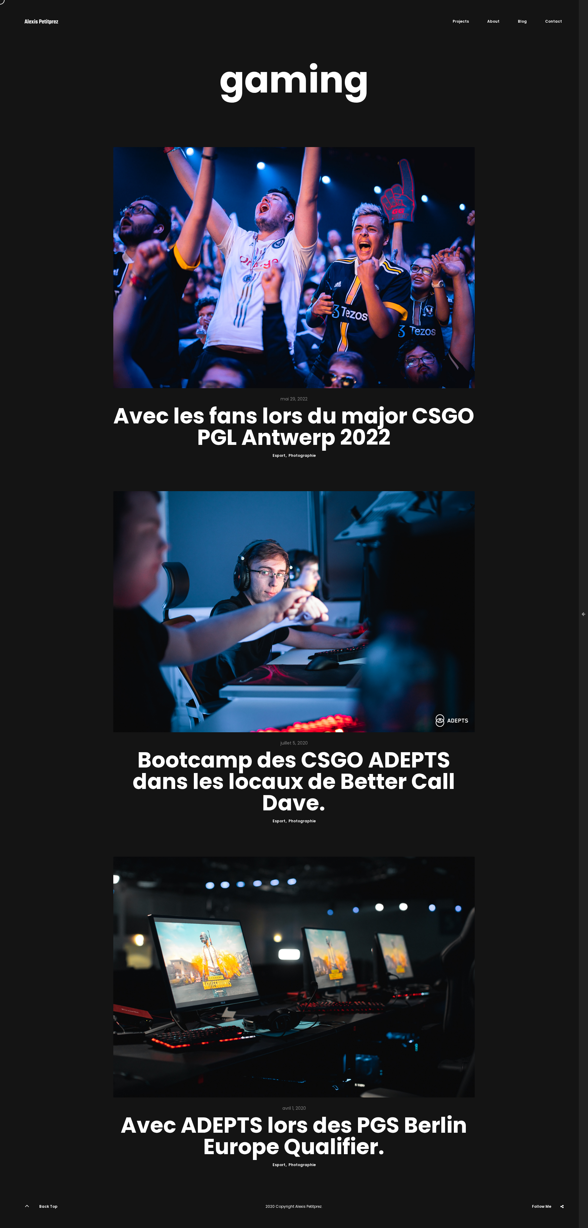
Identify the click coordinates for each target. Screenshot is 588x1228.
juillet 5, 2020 (294, 743)
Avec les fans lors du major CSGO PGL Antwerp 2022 (293, 426)
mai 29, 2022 (294, 399)
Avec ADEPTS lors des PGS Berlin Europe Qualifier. (294, 1136)
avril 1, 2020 (294, 1108)
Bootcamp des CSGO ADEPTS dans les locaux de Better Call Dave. (294, 781)
